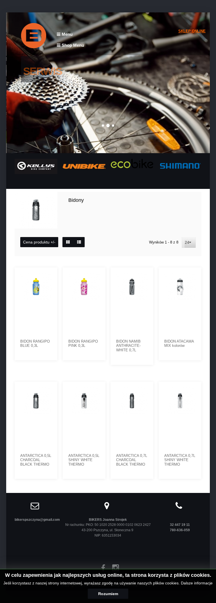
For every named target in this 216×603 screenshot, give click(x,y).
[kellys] (36, 166)
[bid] (49, 390)
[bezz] (49, 276)
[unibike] (84, 166)
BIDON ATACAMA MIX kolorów (179, 343)
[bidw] (193, 390)
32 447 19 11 (180, 524)
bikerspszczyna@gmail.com (37, 519)
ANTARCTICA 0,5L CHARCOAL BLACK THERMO (35, 460)
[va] (145, 276)
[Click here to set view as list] (79, 242)
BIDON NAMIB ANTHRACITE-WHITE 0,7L (128, 345)
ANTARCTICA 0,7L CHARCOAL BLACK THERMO (131, 460)
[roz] (97, 276)
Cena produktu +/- (39, 242)
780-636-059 (180, 530)
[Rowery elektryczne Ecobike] (132, 163)
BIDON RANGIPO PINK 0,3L (83, 343)
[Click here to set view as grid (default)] (67, 242)
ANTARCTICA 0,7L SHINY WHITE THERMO (179, 460)
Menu (66, 34)
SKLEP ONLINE (192, 31)
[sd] (97, 390)
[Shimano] (180, 165)
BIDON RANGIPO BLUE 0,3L (35, 343)
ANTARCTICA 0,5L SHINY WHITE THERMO (83, 460)
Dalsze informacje (197, 583)
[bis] (145, 390)
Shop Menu (72, 45)
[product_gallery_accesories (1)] (193, 276)
